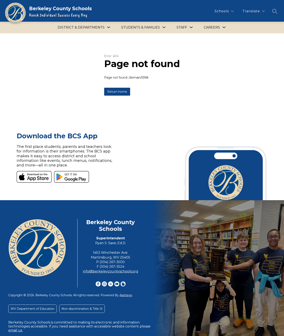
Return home (117, 92)
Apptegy (126, 295)
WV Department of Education (32, 309)
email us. (15, 330)
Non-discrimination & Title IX (82, 309)
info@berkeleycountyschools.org (110, 271)
